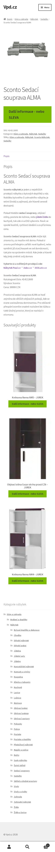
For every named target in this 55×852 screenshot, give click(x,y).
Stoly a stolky (20, 791)
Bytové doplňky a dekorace (26, 630)
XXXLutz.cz (41, 267)
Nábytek (34, 19)
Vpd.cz (10, 7)
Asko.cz (28, 267)
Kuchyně (18, 687)
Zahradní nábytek (22, 802)
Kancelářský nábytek (24, 666)
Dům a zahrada (21, 19)
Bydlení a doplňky (18, 619)
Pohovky (18, 723)
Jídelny (17, 661)
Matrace (18, 703)
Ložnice (17, 697)
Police (17, 729)
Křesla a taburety (22, 682)
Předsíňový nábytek (23, 744)
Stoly (16, 786)
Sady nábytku (20, 760)
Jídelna (17, 650)
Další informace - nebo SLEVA (26, 114)
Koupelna (18, 676)
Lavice (17, 692)
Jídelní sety (19, 656)
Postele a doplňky (22, 739)
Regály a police (21, 749)
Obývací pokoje (21, 713)
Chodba (17, 635)
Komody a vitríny (22, 671)
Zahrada (18, 796)
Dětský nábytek (21, 640)
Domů (9, 19)
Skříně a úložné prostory (25, 781)
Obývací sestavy (22, 718)
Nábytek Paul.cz (12, 267)
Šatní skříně (19, 765)
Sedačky (44, 19)
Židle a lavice (20, 812)
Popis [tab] (6, 156)
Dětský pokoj (20, 645)
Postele (17, 734)
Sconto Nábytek (42, 137)
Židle (16, 807)
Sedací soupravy (22, 770)
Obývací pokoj (21, 708)
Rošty (16, 755)
